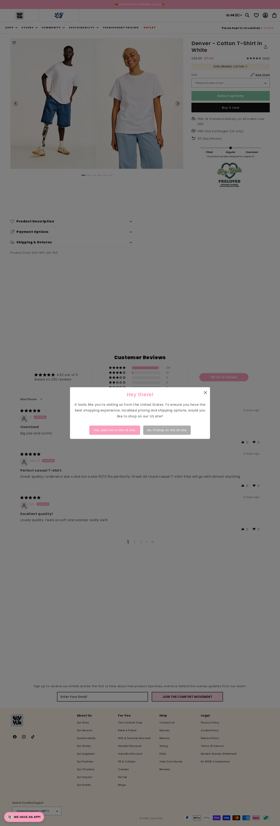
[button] (24, 817)
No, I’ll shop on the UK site (167, 430)
